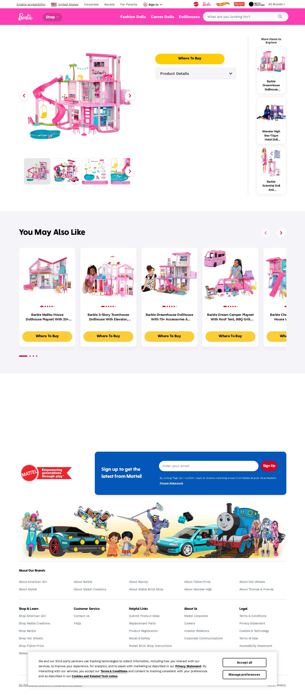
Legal (243, 608)
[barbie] (207, 4)
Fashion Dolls (133, 16)
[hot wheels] (223, 4)
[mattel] (196, 4)
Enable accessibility (31, 4)
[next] (281, 232)
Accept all (244, 662)
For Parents (128, 4)
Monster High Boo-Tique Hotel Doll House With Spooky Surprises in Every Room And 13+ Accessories (271, 136)
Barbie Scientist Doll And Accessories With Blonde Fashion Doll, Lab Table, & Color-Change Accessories (271, 186)
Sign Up (269, 466)
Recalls (109, 4)
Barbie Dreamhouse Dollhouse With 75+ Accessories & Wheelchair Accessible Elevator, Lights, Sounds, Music (169, 317)
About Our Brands (32, 570)
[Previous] (24, 96)
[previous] (265, 232)
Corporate (91, 4)
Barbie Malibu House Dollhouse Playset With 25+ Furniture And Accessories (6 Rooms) (47, 317)
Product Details (174, 73)
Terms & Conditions (114, 671)
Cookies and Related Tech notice (94, 676)
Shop (51, 17)
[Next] (130, 96)
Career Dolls (162, 16)
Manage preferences (244, 674)
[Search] (279, 16)
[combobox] (245, 16)
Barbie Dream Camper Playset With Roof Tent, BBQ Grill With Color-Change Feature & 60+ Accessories (230, 317)
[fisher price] (239, 4)
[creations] (257, 4)
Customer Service (87, 608)
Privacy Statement (188, 666)
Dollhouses (189, 16)
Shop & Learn (29, 608)
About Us (190, 608)
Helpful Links (138, 608)
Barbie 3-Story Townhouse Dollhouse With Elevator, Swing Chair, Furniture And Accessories (108, 317)
